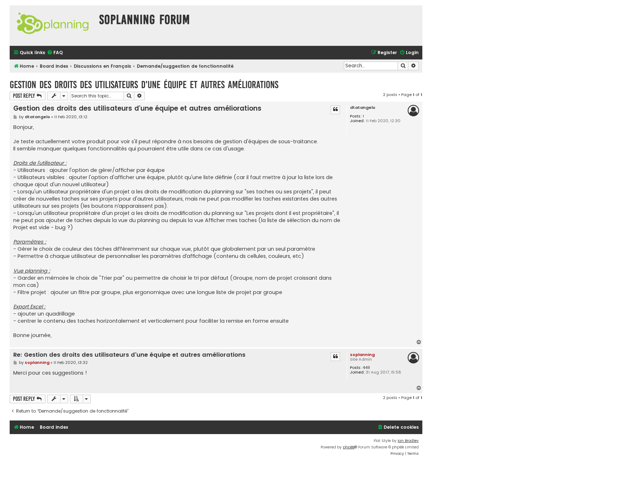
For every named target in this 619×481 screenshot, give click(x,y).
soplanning (362, 354)
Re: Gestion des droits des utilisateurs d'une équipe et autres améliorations (129, 355)
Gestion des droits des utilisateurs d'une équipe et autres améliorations (144, 84)
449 (366, 367)
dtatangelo (362, 107)
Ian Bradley (408, 440)
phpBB (349, 447)
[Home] (52, 25)
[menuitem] (55, 53)
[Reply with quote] (335, 109)
